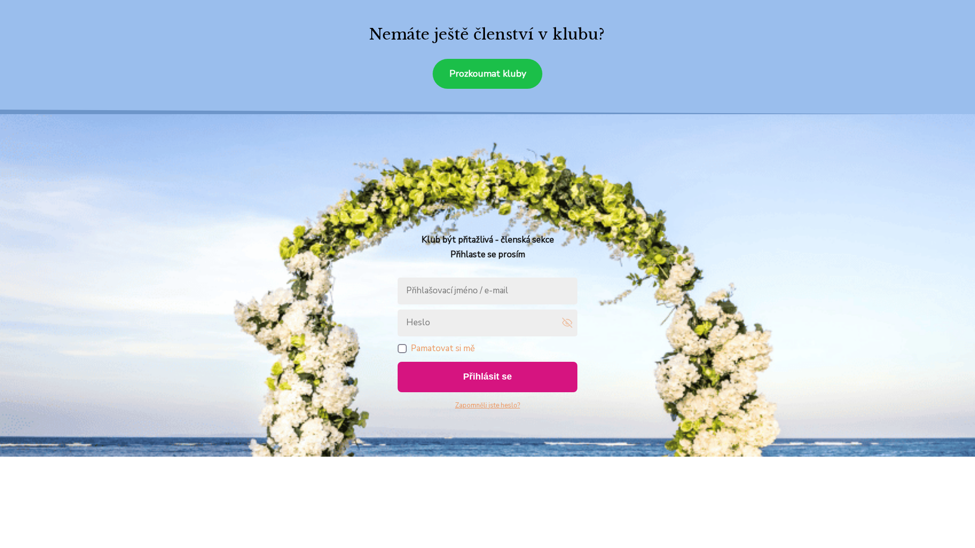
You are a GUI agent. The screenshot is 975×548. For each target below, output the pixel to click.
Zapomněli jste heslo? (487, 405)
